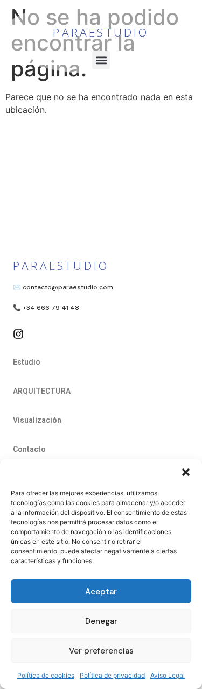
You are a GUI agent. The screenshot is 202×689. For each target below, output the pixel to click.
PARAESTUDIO (101, 32)
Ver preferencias (101, 650)
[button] (185, 472)
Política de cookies (45, 675)
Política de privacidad (112, 675)
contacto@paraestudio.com (68, 287)
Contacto (29, 449)
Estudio (26, 362)
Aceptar (101, 591)
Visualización (37, 420)
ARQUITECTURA (42, 391)
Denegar (101, 621)
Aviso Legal (167, 675)
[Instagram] (18, 334)
